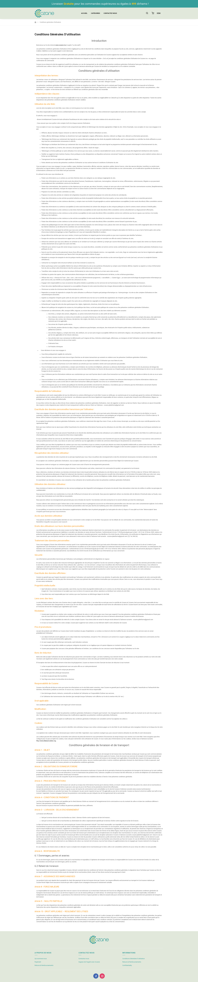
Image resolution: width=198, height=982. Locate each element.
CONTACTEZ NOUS (110, 13)
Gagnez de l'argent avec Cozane (89, 962)
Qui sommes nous (41, 958)
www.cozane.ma (60, 45)
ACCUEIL (84, 13)
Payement (38, 962)
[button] (147, 13)
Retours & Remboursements (44, 965)
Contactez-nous (83, 958)
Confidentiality (127, 965)
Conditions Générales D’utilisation (133, 958)
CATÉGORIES (95, 13)
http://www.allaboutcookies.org (46, 741)
